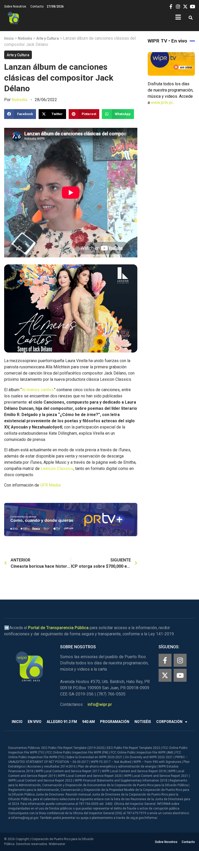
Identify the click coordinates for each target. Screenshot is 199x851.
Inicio (9, 38)
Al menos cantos (38, 389)
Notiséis (25, 38)
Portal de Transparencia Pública (58, 627)
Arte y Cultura (47, 38)
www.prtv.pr (162, 102)
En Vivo (34, 722)
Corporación (169, 722)
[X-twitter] (165, 675)
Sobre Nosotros (15, 6)
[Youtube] (180, 675)
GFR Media (50, 485)
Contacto (37, 6)
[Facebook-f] (165, 660)
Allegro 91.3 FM (62, 722)
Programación (114, 722)
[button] (190, 18)
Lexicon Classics (57, 468)
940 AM (88, 722)
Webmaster (57, 844)
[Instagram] (180, 660)
